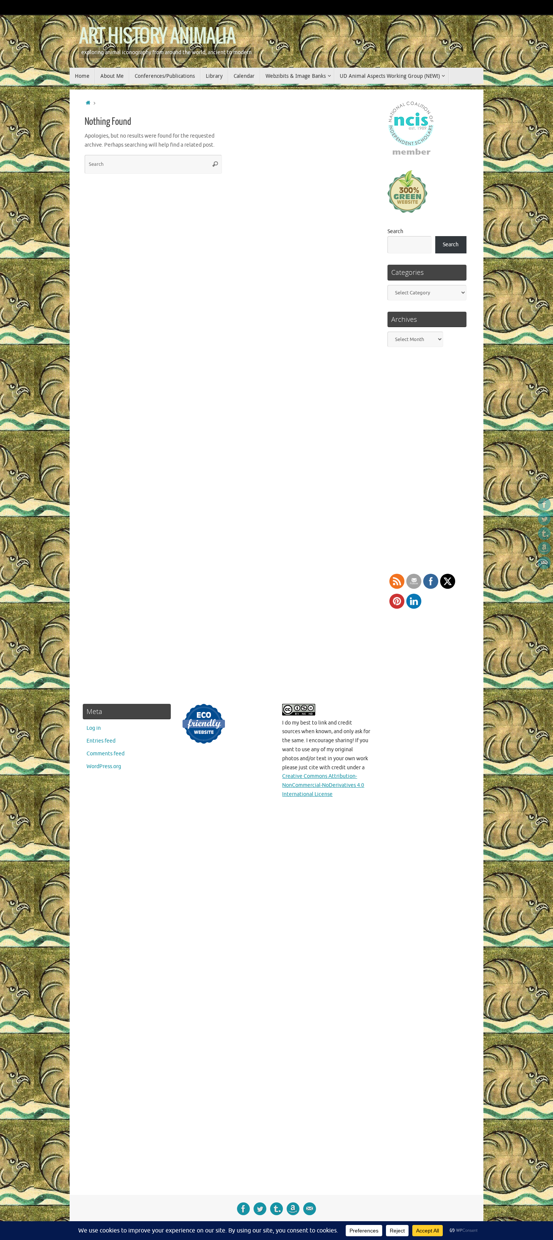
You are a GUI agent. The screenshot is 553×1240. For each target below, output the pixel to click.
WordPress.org (104, 766)
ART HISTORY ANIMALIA (157, 36)
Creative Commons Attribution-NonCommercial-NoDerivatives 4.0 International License (323, 785)
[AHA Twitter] (544, 518)
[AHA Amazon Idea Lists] (544, 548)
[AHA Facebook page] (544, 504)
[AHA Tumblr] (544, 533)
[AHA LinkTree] (544, 562)
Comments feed (106, 753)
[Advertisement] (426, 943)
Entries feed (101, 741)
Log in (94, 728)
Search (395, 231)
